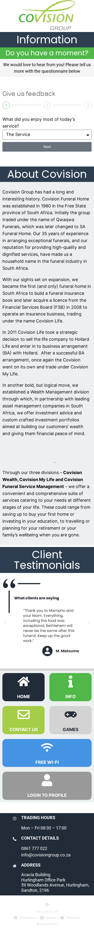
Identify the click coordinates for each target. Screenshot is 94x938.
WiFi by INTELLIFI (47, 911)
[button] (5, 623)
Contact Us (23, 729)
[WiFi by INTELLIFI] (47, 905)
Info (70, 696)
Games (71, 729)
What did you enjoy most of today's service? (38, 123)
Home (23, 696)
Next (47, 147)
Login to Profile (47, 795)
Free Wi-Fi (47, 762)
